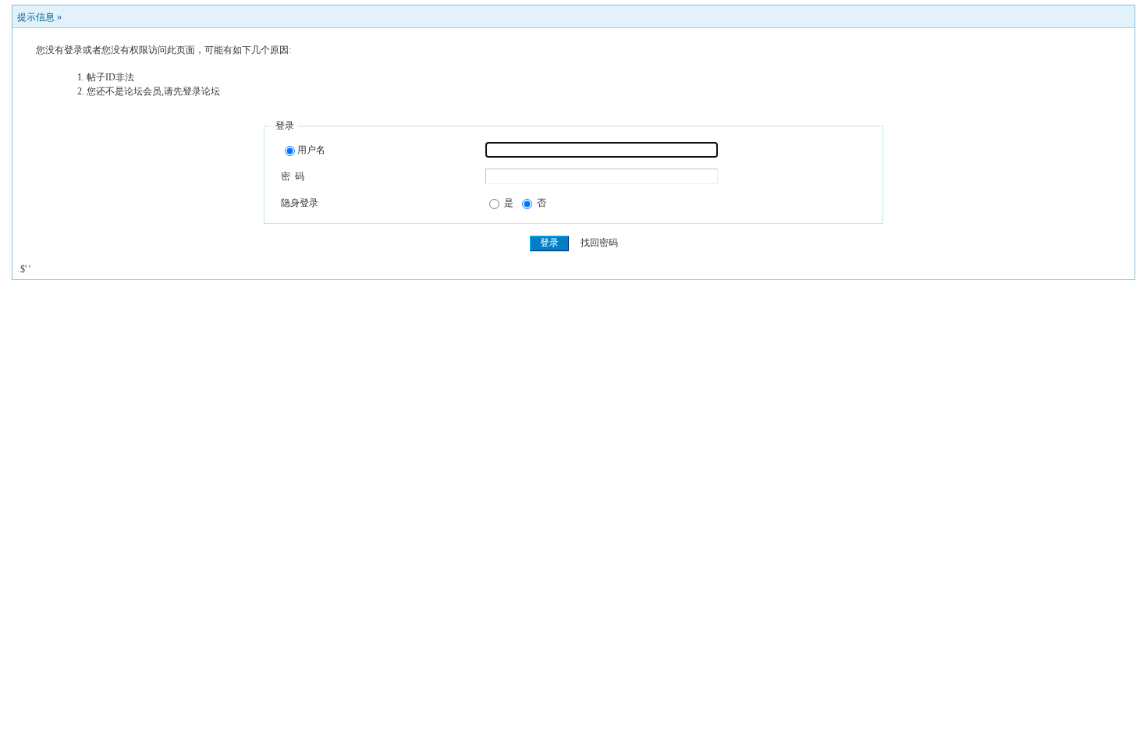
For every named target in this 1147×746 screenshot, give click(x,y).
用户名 (311, 149)
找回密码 (599, 242)
